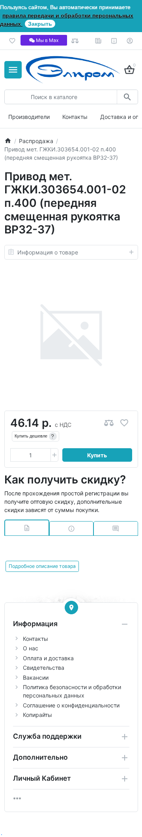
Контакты (75, 116)
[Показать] (71, 607)
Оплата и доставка (48, 658)
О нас (30, 648)
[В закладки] (124, 423)
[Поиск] (127, 97)
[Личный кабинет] (130, 41)
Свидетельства (43, 667)
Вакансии (36, 677)
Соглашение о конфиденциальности (71, 705)
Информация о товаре (47, 252)
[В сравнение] (109, 423)
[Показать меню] (13, 69)
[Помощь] (114, 41)
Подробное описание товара (42, 566)
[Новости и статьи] (98, 41)
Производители (29, 116)
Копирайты (37, 714)
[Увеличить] (54, 455)
